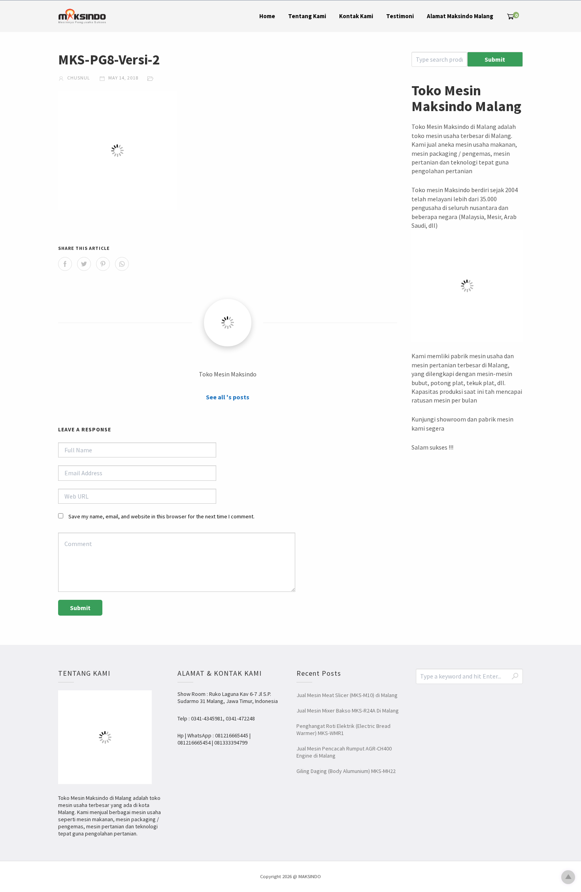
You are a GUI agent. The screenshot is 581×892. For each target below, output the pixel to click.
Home (267, 16)
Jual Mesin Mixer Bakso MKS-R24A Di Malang (347, 710)
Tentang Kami (307, 16)
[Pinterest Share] (103, 264)
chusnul (78, 78)
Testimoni (400, 16)
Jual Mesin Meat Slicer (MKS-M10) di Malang (347, 695)
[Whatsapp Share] (122, 264)
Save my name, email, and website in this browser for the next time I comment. (161, 516)
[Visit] (227, 322)
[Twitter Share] (84, 264)
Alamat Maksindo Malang (460, 16)
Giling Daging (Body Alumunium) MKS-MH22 (346, 771)
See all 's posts (227, 397)
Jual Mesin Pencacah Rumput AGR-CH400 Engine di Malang (344, 752)
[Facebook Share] (65, 264)
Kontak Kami (356, 16)
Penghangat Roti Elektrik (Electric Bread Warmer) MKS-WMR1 (343, 729)
